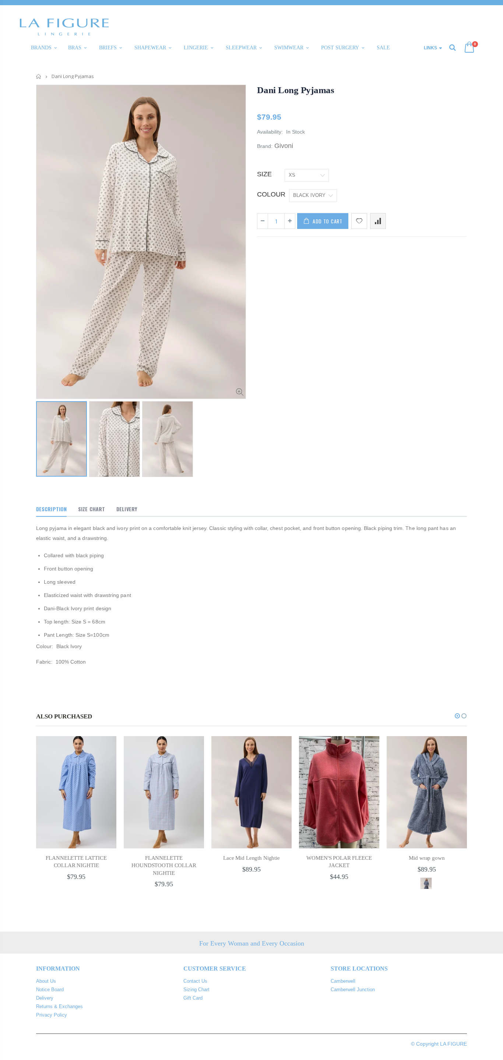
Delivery (44, 998)
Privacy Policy (51, 1015)
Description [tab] (51, 509)
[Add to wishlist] (359, 221)
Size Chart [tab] (91, 509)
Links (430, 47)
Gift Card (193, 998)
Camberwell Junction (353, 989)
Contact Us (195, 981)
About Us (46, 981)
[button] (457, 715)
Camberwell (343, 981)
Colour (271, 194)
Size (264, 174)
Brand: (264, 146)
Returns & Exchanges (59, 1006)
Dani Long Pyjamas (295, 90)
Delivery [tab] (126, 509)
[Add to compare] (378, 221)
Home (39, 76)
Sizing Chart (196, 989)
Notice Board (50, 989)
